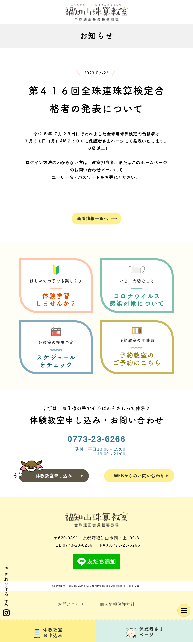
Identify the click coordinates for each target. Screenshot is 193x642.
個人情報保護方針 (117, 604)
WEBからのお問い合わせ (139, 475)
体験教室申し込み (54, 475)
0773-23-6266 (96, 439)
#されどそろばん (6, 585)
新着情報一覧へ (92, 218)
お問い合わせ (71, 604)
